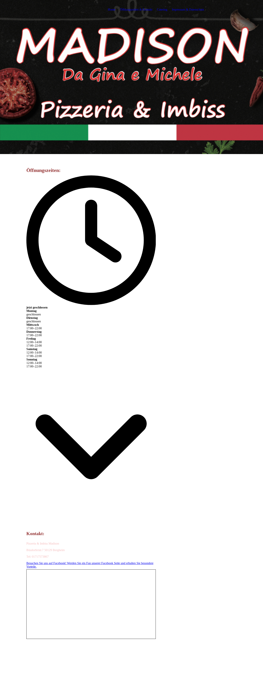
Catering (162, 9)
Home (111, 9)
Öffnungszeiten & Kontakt (136, 9)
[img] (131, 77)
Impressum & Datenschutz (188, 9)
